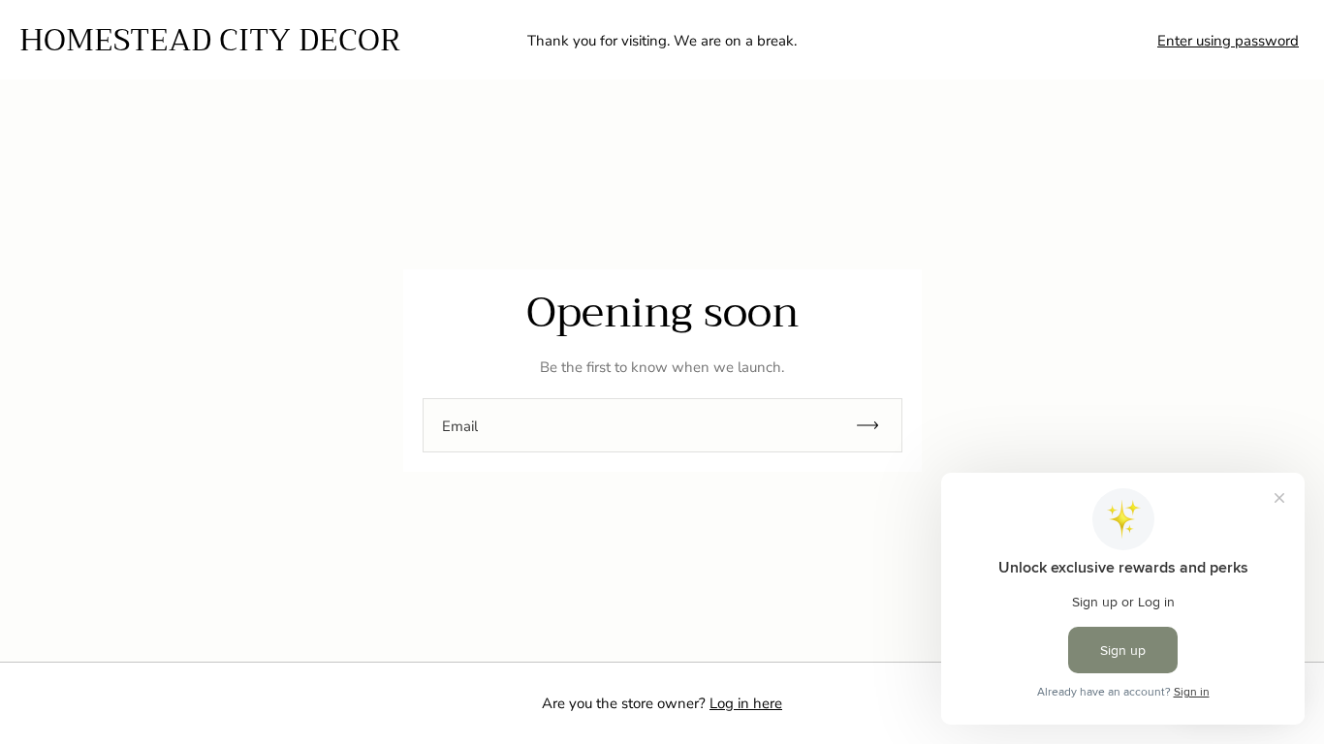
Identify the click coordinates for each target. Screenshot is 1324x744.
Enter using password (1228, 41)
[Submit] (876, 425)
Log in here (745, 703)
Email (460, 426)
